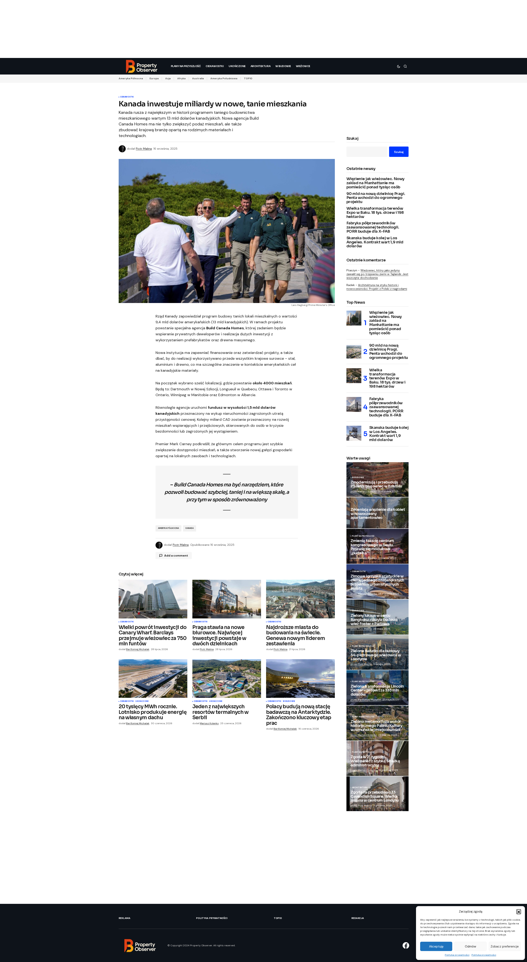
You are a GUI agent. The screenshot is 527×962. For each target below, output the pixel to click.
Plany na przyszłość (363, 536)
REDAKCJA (357, 918)
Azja (168, 78)
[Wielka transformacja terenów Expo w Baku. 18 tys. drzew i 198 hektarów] (353, 375)
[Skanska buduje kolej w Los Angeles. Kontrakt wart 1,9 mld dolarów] (353, 433)
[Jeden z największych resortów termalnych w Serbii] (226, 678)
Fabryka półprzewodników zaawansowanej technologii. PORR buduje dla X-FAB (372, 227)
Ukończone (141, 701)
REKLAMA (124, 918)
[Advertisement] (124, 29)
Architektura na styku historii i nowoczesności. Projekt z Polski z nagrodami (376, 287)
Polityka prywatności (457, 955)
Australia (198, 78)
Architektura (360, 788)
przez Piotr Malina (361, 628)
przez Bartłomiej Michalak (366, 699)
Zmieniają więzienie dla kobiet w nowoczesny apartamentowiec (378, 514)
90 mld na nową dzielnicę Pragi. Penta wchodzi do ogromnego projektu (375, 198)
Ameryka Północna (131, 78)
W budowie (289, 701)
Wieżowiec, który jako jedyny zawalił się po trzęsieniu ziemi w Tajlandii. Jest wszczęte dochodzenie (377, 274)
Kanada (190, 528)
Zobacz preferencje (505, 946)
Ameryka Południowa (223, 78)
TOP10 (248, 78)
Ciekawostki (127, 97)
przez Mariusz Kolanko (364, 491)
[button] (519, 911)
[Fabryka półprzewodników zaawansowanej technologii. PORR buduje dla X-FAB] (353, 404)
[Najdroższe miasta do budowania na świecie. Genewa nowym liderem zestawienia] (300, 599)
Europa (154, 78)
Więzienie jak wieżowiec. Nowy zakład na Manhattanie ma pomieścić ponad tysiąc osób (375, 183)
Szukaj (352, 139)
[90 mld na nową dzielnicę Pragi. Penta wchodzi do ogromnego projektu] (353, 351)
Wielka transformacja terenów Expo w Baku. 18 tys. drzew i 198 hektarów (375, 213)
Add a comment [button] (176, 555)
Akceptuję (436, 946)
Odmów (470, 946)
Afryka (181, 78)
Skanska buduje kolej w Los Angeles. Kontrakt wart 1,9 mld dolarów (374, 242)
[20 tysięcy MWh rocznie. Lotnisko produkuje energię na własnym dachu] (153, 678)
